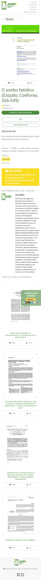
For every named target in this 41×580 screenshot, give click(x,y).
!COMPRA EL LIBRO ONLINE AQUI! (20, 113)
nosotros (32, 5)
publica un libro (30, 12)
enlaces (33, 10)
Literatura (6, 159)
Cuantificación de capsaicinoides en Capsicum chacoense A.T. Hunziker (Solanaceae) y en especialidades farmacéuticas (20, 476)
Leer (20, 119)
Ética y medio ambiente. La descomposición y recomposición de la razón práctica (20, 335)
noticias (33, 7)
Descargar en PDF (20, 125)
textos (34, 2)
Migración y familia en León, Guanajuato (21, 540)
